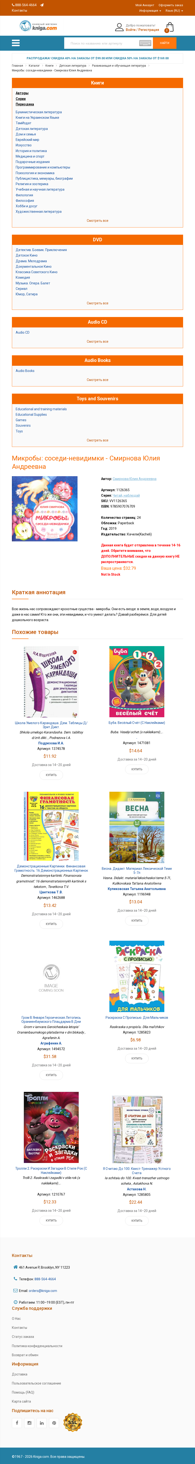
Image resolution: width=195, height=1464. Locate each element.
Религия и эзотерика (32, 184)
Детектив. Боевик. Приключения (41, 250)
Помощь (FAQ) (23, 1392)
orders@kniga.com (43, 1291)
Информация (149, 10)
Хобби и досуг (27, 206)
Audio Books (25, 371)
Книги (49, 65)
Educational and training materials (41, 409)
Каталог (34, 65)
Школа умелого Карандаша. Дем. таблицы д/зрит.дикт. (51, 725)
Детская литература (72, 65)
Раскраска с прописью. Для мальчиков (137, 1017)
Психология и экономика (35, 173)
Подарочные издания (33, 162)
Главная (17, 65)
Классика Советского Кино (37, 272)
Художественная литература (39, 211)
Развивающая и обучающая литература (119, 65)
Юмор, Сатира (27, 294)
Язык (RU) (173, 10)
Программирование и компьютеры (43, 167)
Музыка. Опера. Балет (33, 283)
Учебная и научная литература (40, 189)
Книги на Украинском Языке (37, 117)
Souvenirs (23, 425)
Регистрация (148, 30)
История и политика (31, 151)
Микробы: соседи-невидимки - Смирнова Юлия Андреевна (52, 70)
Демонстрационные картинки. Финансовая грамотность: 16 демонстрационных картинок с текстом (51, 870)
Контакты (19, 1328)
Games (21, 420)
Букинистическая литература (39, 112)
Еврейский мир (27, 140)
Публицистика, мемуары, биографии (44, 178)
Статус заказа (23, 1337)
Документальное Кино (34, 266)
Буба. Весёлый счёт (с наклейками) (137, 723)
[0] (174, 25)
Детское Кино (27, 255)
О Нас (16, 1319)
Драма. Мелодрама (31, 261)
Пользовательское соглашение (36, 1383)
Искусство (24, 145)
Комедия (23, 277)
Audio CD (22, 332)
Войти (131, 30)
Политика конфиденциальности (37, 1346)
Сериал (21, 289)
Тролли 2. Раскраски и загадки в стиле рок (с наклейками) (51, 1171)
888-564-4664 (26, 5)
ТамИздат (23, 123)
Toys (19, 431)
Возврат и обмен (25, 1355)
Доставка (19, 1374)
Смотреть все (97, 221)
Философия (25, 201)
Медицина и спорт (30, 156)
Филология (24, 195)
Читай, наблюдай (126, 495)
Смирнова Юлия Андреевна (134, 479)
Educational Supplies (31, 414)
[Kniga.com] (38, 25)
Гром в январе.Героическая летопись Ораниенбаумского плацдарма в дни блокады (51, 1022)
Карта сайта (21, 1401)
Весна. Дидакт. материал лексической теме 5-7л (137, 871)
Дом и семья (26, 134)
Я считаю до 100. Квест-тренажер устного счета (137, 1171)
